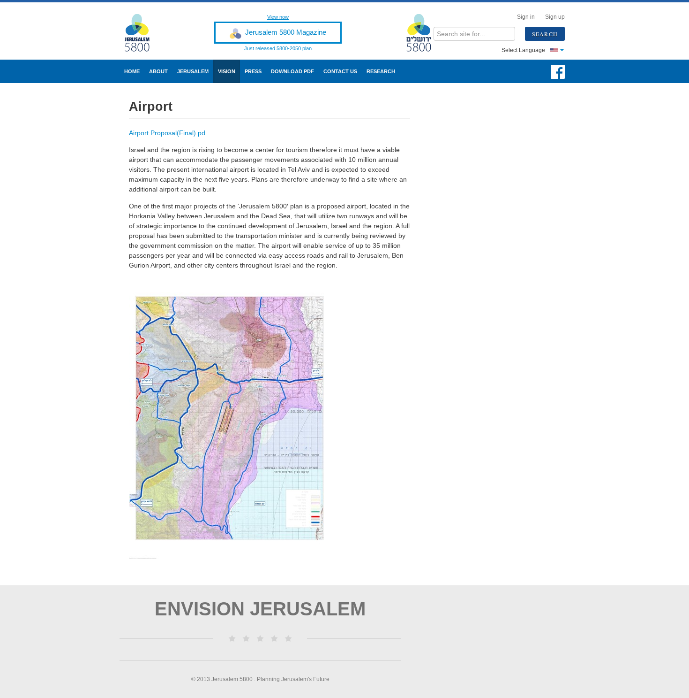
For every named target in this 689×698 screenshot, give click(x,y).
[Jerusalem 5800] (143, 33)
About (158, 71)
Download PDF (292, 71)
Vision (226, 71)
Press (253, 71)
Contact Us (340, 71)
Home (132, 71)
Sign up (555, 17)
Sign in (526, 17)
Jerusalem (193, 71)
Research (381, 71)
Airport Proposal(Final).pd (167, 133)
